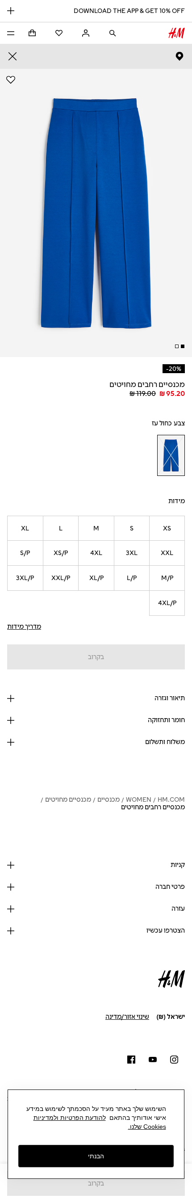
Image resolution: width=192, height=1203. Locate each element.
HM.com (171, 799)
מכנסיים (108, 799)
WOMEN (138, 799)
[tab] (182, 346)
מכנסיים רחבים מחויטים (153, 807)
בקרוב (96, 657)
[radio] (170, 455)
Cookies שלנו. (147, 1126)
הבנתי (96, 1156)
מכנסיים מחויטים (68, 799)
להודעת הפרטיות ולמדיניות (69, 1117)
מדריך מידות (24, 626)
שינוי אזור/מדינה (127, 1017)
